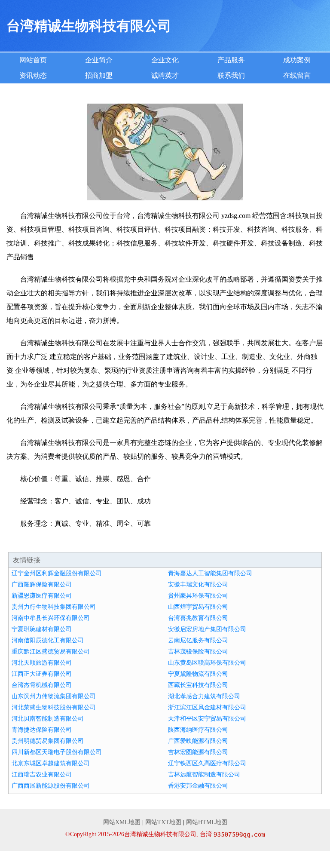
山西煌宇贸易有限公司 (198, 607)
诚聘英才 (165, 75)
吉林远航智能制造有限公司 (204, 774)
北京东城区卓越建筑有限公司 (51, 763)
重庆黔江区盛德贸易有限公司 (51, 651)
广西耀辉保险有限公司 (42, 584)
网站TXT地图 (163, 822)
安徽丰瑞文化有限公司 (198, 584)
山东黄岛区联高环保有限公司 (207, 662)
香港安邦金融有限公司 (198, 785)
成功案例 (297, 60)
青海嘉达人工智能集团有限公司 (210, 573)
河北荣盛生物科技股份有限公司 (54, 707)
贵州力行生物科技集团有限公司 (54, 607)
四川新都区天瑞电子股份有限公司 (57, 752)
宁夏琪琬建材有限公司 (42, 629)
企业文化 (165, 60)
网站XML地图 (122, 822)
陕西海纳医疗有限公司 (198, 730)
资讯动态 (33, 75)
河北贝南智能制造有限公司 (48, 718)
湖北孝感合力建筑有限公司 (204, 696)
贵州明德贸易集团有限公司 (48, 741)
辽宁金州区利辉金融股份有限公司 (57, 573)
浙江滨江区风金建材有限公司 (207, 707)
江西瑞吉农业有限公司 (42, 774)
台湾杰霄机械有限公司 (42, 685)
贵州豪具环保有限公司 (198, 595)
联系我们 (231, 75)
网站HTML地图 (206, 822)
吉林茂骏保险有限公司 (198, 651)
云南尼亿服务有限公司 (198, 640)
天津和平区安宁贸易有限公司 (207, 718)
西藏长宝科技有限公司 (198, 685)
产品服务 (231, 60)
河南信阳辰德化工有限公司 (48, 640)
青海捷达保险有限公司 (42, 730)
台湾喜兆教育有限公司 (198, 618)
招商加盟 (99, 75)
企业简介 (99, 60)
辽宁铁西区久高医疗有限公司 (207, 763)
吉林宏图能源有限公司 (198, 752)
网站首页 (33, 60)
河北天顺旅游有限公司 (42, 662)
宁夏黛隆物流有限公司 (198, 674)
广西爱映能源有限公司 (198, 741)
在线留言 (297, 75)
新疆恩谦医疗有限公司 (42, 595)
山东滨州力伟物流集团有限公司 (54, 696)
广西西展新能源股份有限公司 (51, 785)
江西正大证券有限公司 (42, 674)
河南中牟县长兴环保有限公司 (51, 618)
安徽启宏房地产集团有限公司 (207, 629)
